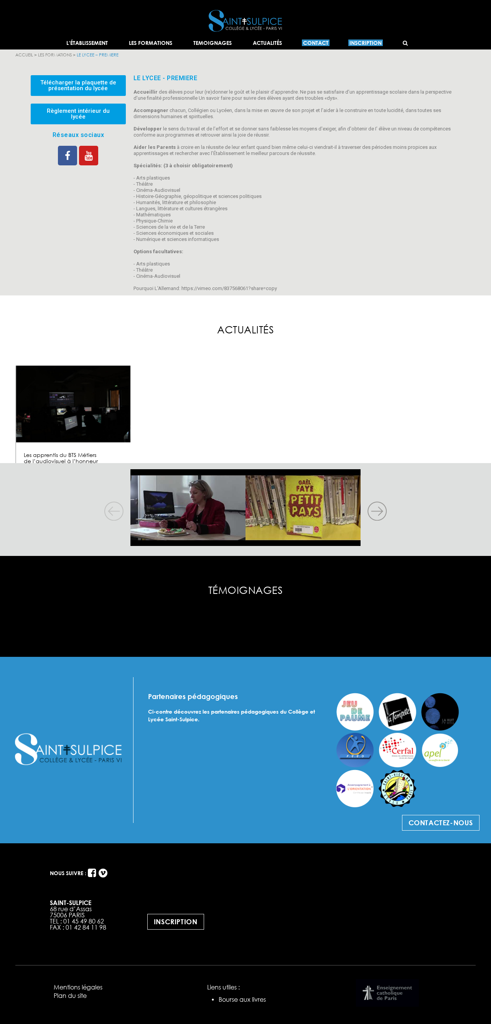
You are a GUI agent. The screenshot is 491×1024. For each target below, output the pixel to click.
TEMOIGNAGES (212, 43)
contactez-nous (441, 822)
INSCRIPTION (365, 43)
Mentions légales (78, 987)
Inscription (176, 921)
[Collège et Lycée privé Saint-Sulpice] (246, 8)
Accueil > (26, 54)
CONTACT (315, 43)
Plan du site (70, 995)
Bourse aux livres (242, 999)
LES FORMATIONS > (57, 54)
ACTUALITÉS (267, 43)
